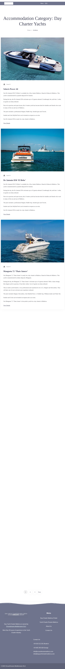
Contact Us (48, 630)
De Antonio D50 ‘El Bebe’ (14, 180)
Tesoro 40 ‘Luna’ (10, 549)
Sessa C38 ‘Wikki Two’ (13, 460)
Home (29, 30)
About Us (49, 626)
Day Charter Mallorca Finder (48, 618)
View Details (6, 123)
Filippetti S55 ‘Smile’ (12, 364)
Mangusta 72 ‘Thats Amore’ (15, 271)
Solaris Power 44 (10, 89)
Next (39, 592)
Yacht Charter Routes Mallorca (49, 622)
